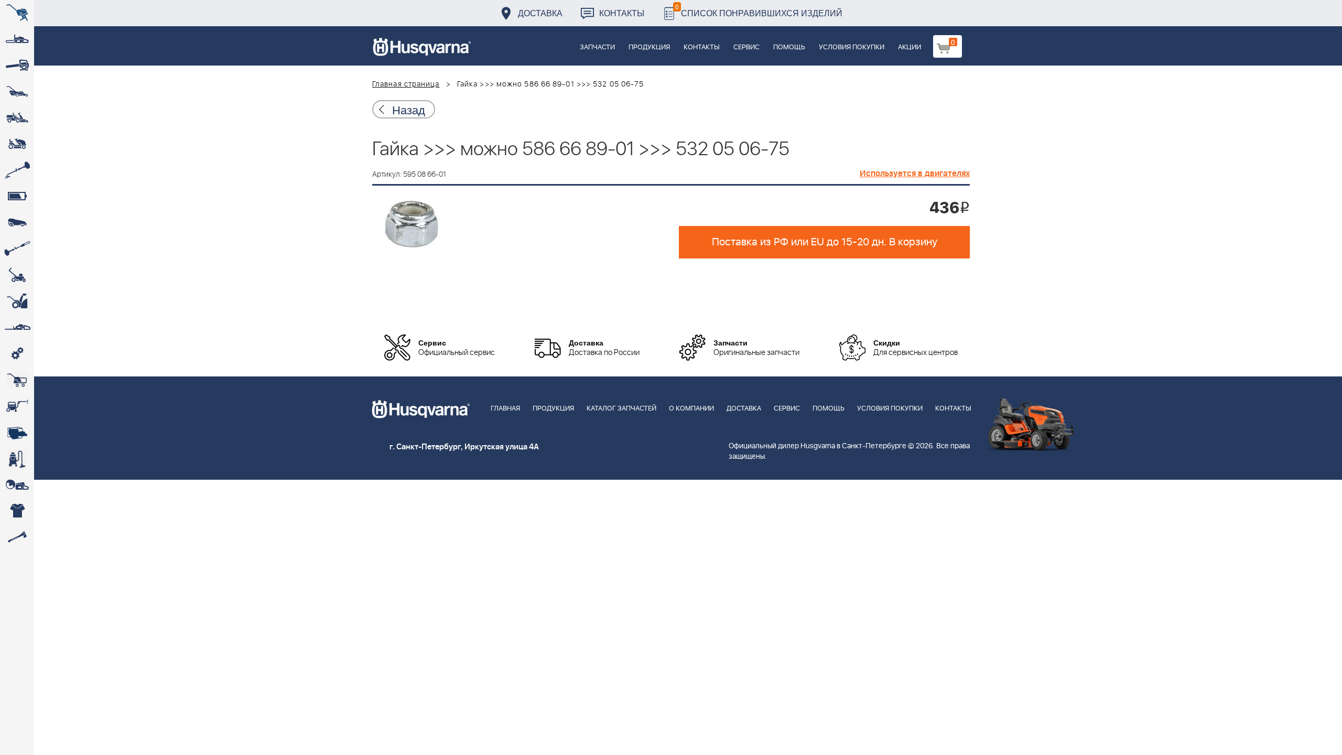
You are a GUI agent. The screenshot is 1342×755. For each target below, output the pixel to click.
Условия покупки (851, 47)
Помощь (789, 47)
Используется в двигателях (915, 173)
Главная (505, 409)
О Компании (691, 409)
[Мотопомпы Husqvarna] (17, 432)
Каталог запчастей (621, 409)
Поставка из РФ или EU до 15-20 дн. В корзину (824, 242)
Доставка (540, 13)
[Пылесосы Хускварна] (17, 459)
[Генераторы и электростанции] (17, 380)
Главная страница (406, 84)
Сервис (746, 47)
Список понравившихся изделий (758, 10)
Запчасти (597, 47)
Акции (909, 47)
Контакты (621, 13)
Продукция (649, 47)
